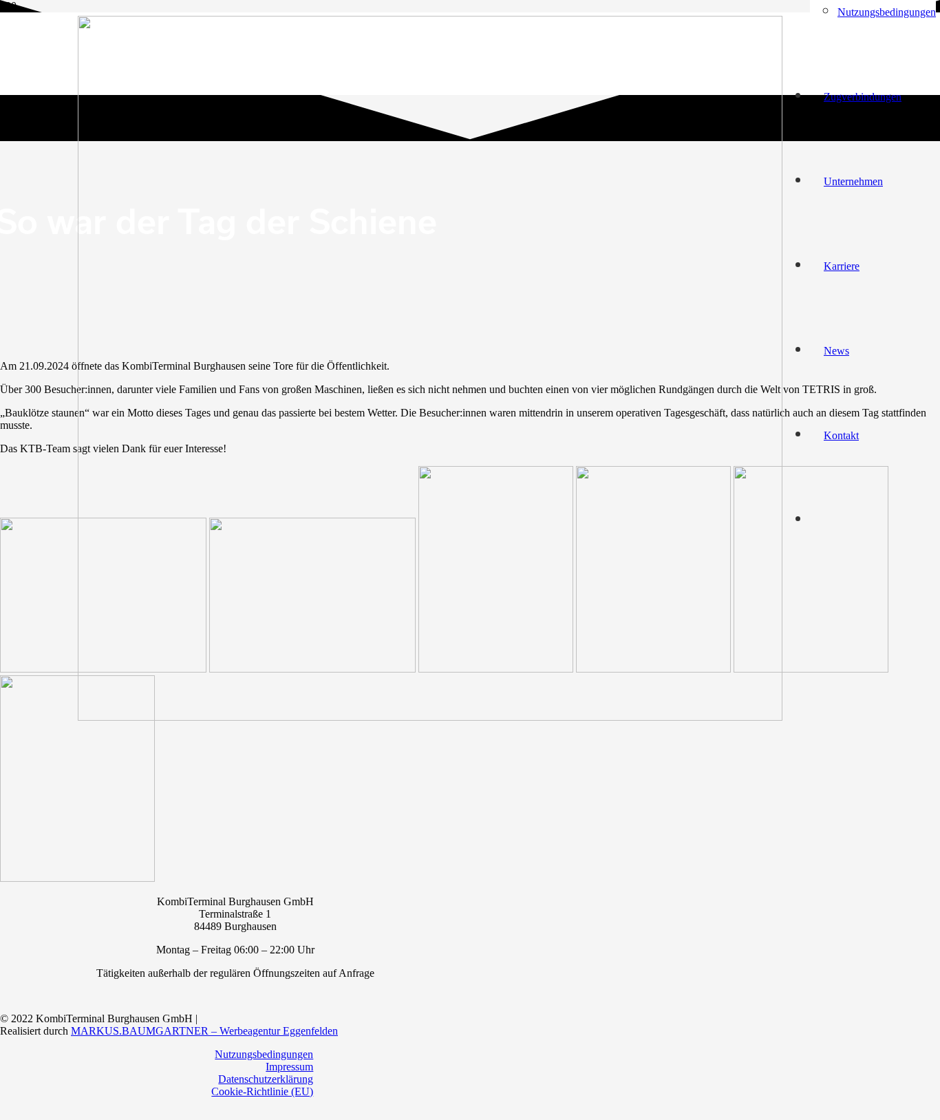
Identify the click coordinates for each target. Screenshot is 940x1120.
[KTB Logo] (430, 717)
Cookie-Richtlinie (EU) (262, 1091)
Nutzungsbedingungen (264, 1054)
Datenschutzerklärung (265, 1079)
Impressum (289, 1067)
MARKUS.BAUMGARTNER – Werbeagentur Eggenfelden (204, 1031)
